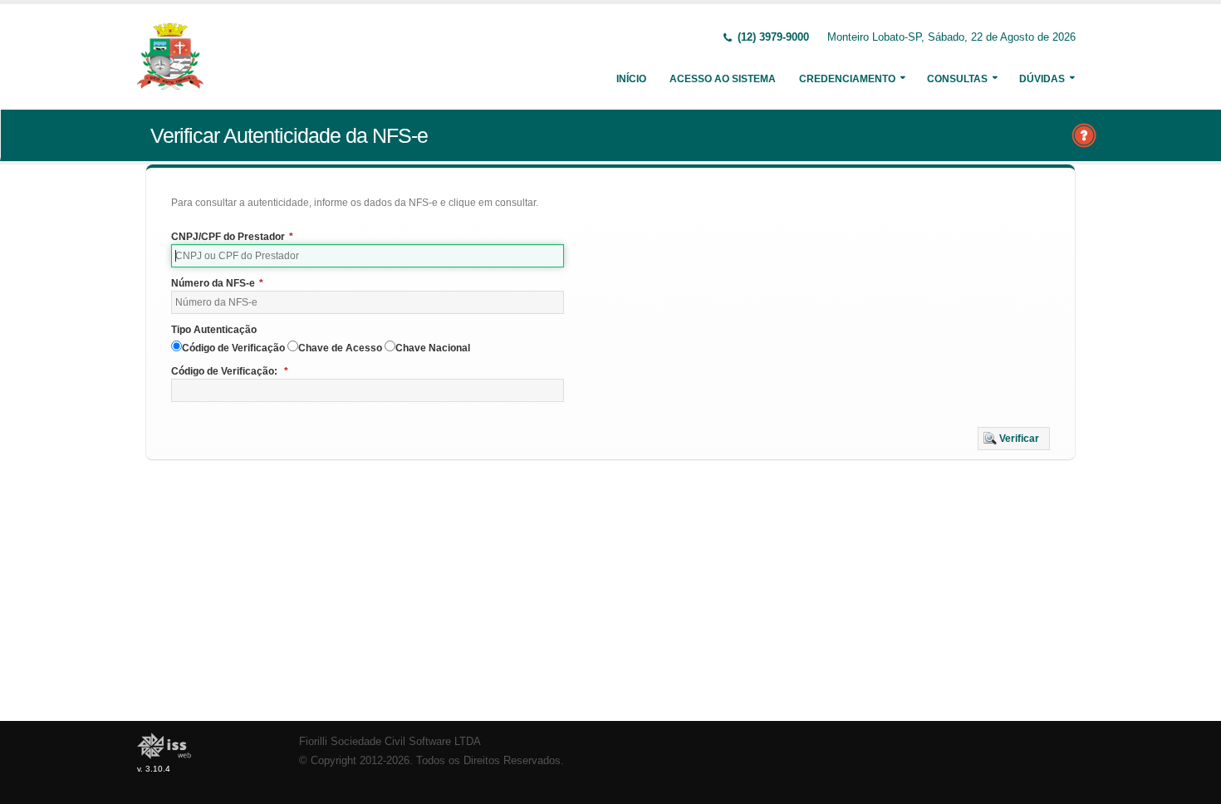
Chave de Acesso (340, 348)
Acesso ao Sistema (722, 79)
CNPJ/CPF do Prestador (232, 237)
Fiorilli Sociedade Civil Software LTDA (390, 742)
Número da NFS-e (217, 283)
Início (631, 79)
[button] (1014, 438)
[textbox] (367, 255)
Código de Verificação (233, 348)
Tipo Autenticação (214, 330)
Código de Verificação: (229, 371)
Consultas (957, 79)
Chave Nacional (432, 348)
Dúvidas (1042, 79)
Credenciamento (847, 79)
